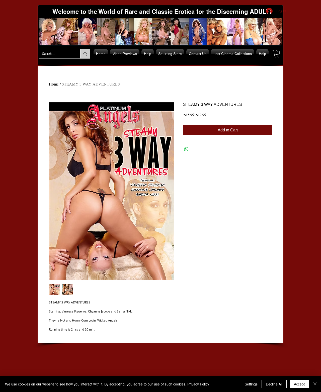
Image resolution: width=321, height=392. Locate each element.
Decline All (274, 383)
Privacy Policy (198, 383)
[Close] (315, 384)
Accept (299, 383)
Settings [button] (251, 383)
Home (54, 84)
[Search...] (85, 53)
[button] (277, 53)
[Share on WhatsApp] (186, 149)
